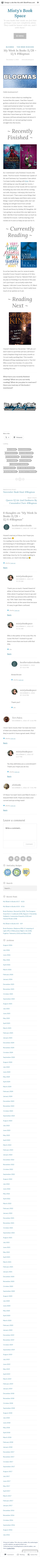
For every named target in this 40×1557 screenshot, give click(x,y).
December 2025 (8, 984)
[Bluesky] (29, 858)
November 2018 (8, 1398)
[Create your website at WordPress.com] (20, 2)
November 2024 (8, 1047)
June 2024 (6, 1072)
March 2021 (7, 1262)
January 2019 (7, 1389)
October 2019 (8, 1345)
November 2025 (8, 989)
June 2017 (6, 1481)
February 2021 (8, 1267)
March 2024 (7, 1086)
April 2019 (6, 1374)
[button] (11, 156)
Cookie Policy (11, 1548)
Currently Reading (19, 464)
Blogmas (10, 47)
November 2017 (8, 1457)
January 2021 (7, 1272)
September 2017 (9, 1466)
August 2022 (7, 1179)
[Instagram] (17, 858)
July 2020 (6, 1301)
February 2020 (8, 1325)
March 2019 (7, 1379)
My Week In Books (26, 468)
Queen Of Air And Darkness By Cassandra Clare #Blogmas (21, 500)
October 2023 (8, 1111)
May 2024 (6, 1077)
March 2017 (7, 1496)
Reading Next (11, 471)
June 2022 (6, 1189)
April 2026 (6, 965)
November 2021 (8, 1223)
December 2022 (8, 1160)
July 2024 (6, 1067)
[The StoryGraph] (23, 858)
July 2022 (6, 1184)
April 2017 (6, 1491)
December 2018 (8, 1393)
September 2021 (9, 1233)
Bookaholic (11, 453)
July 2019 (6, 1359)
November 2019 (8, 1340)
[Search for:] (20, 888)
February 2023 (8, 1150)
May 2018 (6, 1427)
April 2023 (6, 1140)
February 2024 (8, 1091)
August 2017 (7, 1471)
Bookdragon (12, 457)
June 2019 (6, 1364)
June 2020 (6, 1306)
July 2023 (6, 1125)
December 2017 (8, 1452)
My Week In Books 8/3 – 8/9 (13, 923)
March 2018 (7, 1437)
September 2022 (9, 1174)
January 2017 (7, 1505)
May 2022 (6, 1194)
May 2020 (6, 1311)
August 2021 (7, 1237)
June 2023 (6, 1130)
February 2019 (8, 1384)
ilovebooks (9, 468)
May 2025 (6, 1018)
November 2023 (8, 1106)
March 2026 (7, 969)
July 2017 (6, 1476)
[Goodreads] (11, 858)
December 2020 (8, 1276)
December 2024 (8, 1043)
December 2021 (8, 1218)
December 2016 (8, 1510)
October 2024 (8, 1052)
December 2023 (8, 1101)
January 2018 (7, 1447)
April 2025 (6, 1023)
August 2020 (7, 1296)
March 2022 (7, 1203)
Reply (5, 568)
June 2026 (6, 955)
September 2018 (9, 1408)
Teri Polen (17, 717)
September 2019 (9, 1350)
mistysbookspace (28, 59)
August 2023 (7, 1121)
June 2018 (6, 1423)
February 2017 (8, 1501)
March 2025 (7, 1028)
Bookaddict (24, 449)
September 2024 (9, 1057)
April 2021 (6, 1257)
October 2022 (8, 1169)
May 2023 (6, 1135)
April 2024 (6, 1082)
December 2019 (8, 1335)
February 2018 (8, 1442)
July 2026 (6, 950)
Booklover (27, 457)
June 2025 (6, 1013)
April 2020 (6, 1315)
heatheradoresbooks (22, 525)
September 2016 (9, 1525)
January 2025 (7, 1038)
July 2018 (6, 1418)
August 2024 (7, 1062)
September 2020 (9, 1291)
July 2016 (6, 1535)
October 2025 (8, 994)
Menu (21, 36)
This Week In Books (25, 47)
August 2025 (7, 1004)
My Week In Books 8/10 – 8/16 (13, 906)
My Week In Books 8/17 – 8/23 (13, 901)
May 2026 (6, 960)
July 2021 (6, 1242)
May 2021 (6, 1252)
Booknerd (12, 460)
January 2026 (7, 979)
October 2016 (8, 1520)
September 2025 (9, 999)
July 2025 (6, 1009)
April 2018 (6, 1432)
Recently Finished (28, 471)
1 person (12, 563)
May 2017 (6, 1486)
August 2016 (7, 1530)
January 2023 (7, 1155)
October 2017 (8, 1462)
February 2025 (8, 1033)
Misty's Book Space (20, 13)
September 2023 (9, 1116)
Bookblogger (26, 453)
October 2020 (8, 1286)
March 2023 (7, 1145)
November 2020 (8, 1281)
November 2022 (8, 1164)
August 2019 (7, 1354)
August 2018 (7, 1413)
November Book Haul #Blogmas (19, 491)
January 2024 (7, 1096)
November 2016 (8, 1515)
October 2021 (8, 1228)
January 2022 (7, 1213)
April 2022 (6, 1199)
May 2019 (6, 1369)
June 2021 (6, 1247)
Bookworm (25, 460)
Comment (29, 844)
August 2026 (7, 945)
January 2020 (7, 1330)
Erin (26, 181)
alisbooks (16, 784)
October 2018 (8, 1403)
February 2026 (8, 974)
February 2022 (8, 1208)
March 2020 (7, 1320)
